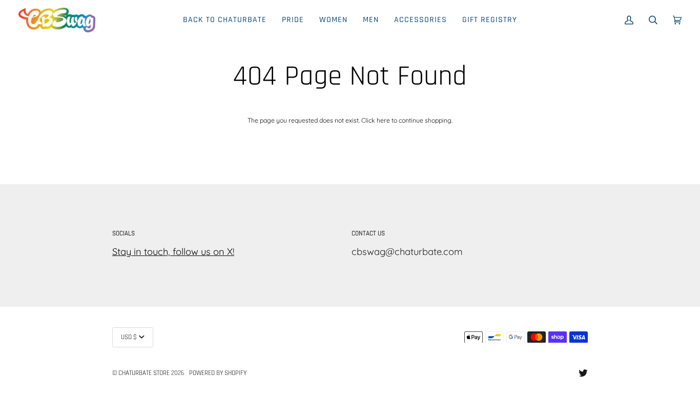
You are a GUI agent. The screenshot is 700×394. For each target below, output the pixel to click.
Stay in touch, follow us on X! (173, 252)
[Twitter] (583, 373)
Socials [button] (123, 233)
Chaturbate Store (144, 373)
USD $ (129, 337)
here (383, 120)
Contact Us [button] (368, 233)
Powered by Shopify (217, 373)
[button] (333, 20)
